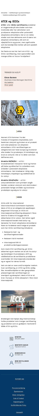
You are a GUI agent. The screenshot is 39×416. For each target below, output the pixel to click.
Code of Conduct (18, 398)
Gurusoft (19, 412)
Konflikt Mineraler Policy (18, 405)
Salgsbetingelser (18, 402)
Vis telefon (8, 82)
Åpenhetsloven (18, 391)
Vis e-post (8, 85)
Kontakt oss (19, 379)
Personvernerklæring (18, 388)
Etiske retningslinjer (18, 395)
